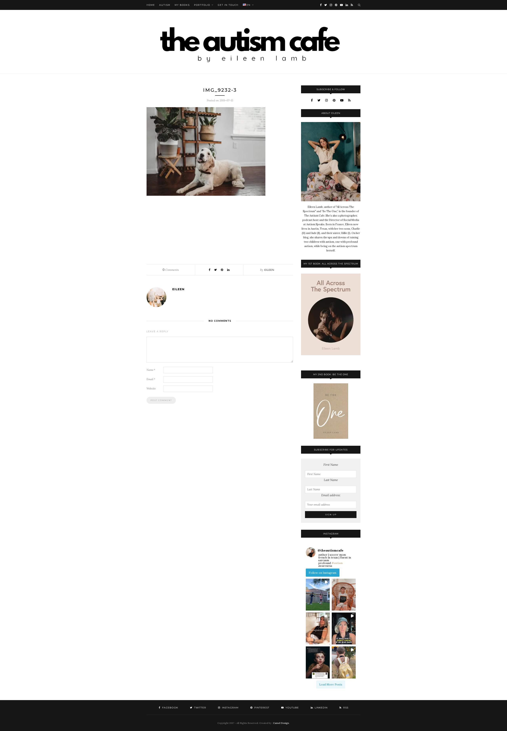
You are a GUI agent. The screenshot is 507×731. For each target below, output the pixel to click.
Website (151, 388)
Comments (171, 270)
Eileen (269, 269)
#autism (337, 563)
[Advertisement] (220, 229)
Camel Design (281, 722)
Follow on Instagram (322, 572)
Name (151, 370)
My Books (182, 5)
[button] (318, 595)
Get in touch (228, 5)
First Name (330, 465)
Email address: (330, 495)
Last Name (331, 480)
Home (151, 5)
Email (151, 379)
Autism (164, 5)
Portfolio (202, 5)
